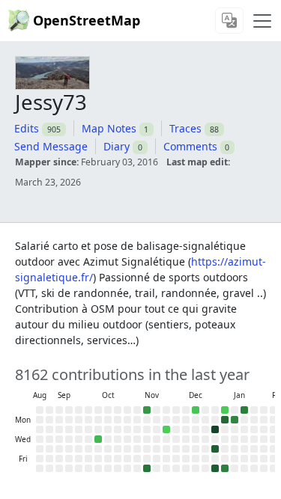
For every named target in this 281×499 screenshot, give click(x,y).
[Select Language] (229, 20)
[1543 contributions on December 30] (215, 429)
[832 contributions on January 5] (225, 419)
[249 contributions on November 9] (147, 410)
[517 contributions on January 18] (244, 410)
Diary (116, 146)
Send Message (51, 146)
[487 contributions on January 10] (225, 468)
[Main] (262, 21)
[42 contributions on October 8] (98, 439)
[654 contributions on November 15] (147, 468)
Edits (26, 128)
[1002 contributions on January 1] (215, 449)
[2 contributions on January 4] (225, 410)
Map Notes (109, 128)
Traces (185, 128)
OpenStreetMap (86, 20)
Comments (190, 146)
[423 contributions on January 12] (234, 419)
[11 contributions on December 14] (195, 410)
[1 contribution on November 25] (166, 429)
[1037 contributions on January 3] (215, 468)
